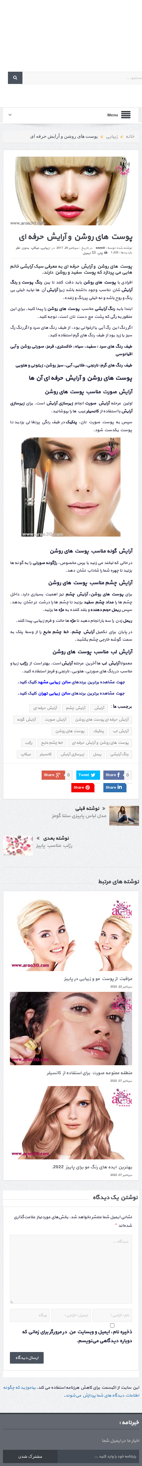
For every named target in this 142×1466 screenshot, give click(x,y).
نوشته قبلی (87, 808)
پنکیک (98, 731)
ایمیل (86, 253)
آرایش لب (120, 731)
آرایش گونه (26, 720)
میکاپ (35, 247)
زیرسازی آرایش (72, 754)
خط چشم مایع (52, 743)
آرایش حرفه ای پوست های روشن (101, 720)
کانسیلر (46, 754)
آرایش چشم (75, 708)
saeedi (100, 247)
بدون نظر (22, 247)
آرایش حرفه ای (45, 708)
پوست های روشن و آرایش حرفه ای (100, 743)
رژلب (28, 743)
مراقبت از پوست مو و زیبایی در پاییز (98, 978)
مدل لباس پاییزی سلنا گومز (79, 816)
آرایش (99, 708)
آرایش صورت (55, 720)
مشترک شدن (30, 1456)
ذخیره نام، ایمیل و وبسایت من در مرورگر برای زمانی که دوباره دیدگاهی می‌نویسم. (77, 1336)
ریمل (97, 754)
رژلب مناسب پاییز (54, 845)
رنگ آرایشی (119, 754)
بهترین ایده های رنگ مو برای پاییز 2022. (92, 1167)
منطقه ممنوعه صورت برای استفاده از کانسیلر (89, 1073)
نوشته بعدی (56, 838)
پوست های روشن (69, 731)
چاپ (100, 253)
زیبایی (45, 247)
